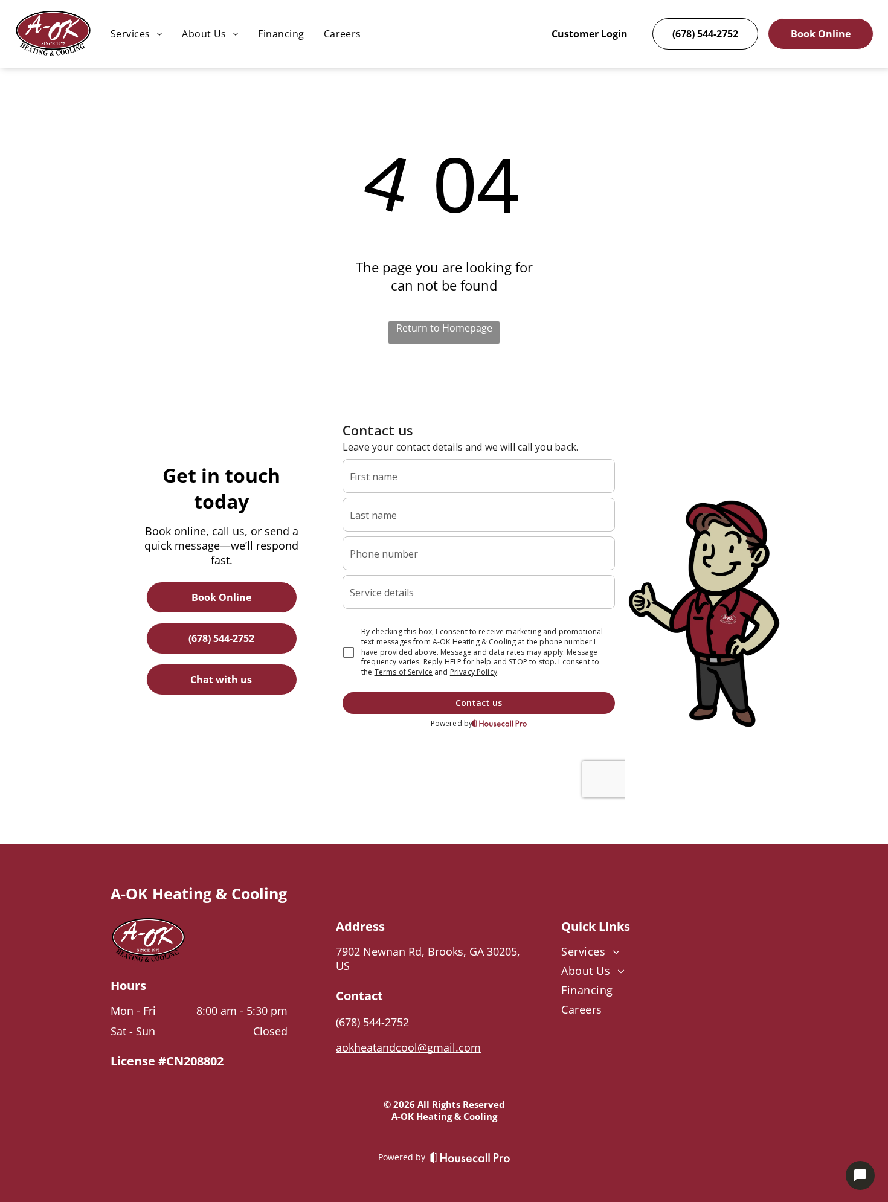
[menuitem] (136, 33)
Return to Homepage (444, 328)
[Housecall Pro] (470, 1157)
